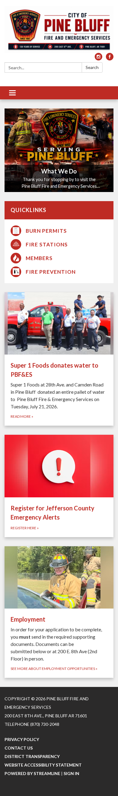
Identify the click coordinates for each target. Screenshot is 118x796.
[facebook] (109, 58)
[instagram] (98, 58)
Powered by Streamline (32, 773)
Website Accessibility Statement (43, 764)
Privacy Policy (22, 739)
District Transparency (32, 756)
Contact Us (19, 747)
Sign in (71, 773)
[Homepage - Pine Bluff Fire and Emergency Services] (59, 29)
